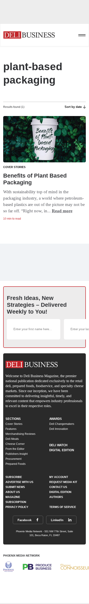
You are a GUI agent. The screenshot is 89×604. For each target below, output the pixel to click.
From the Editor (14, 449)
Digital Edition (61, 450)
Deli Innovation (58, 429)
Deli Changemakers (61, 424)
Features (10, 429)
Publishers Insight (16, 453)
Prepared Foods (15, 463)
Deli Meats (12, 439)
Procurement (13, 458)
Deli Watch (58, 445)
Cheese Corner (15, 444)
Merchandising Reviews (20, 434)
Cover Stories (13, 424)
